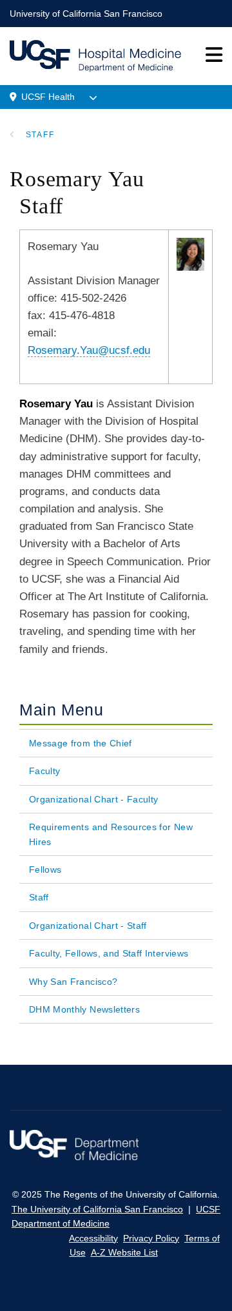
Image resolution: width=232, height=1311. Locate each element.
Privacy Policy (151, 1238)
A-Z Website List (124, 1252)
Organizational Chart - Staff (88, 925)
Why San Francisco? (73, 981)
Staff (40, 134)
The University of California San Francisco (97, 1209)
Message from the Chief (80, 743)
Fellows (45, 869)
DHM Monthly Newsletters (84, 1009)
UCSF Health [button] (48, 97)
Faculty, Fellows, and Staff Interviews (108, 953)
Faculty (44, 771)
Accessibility (93, 1238)
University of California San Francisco (86, 13)
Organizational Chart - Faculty (94, 799)
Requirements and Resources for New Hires (111, 834)
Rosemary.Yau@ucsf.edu (89, 350)
